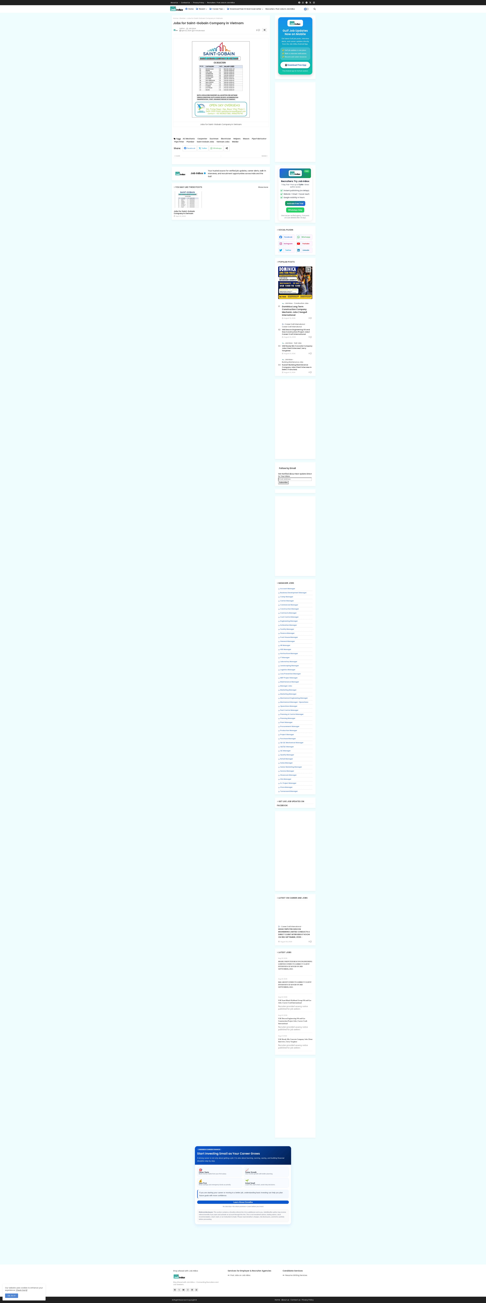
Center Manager (287, 601)
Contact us (185, 2)
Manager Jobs (286, 686)
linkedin (306, 250)
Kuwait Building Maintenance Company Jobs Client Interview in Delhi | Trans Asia (297, 367)
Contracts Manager (288, 613)
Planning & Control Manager (291, 714)
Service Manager (287, 771)
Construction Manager (289, 609)
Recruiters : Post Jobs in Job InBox (221, 2)
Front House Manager (289, 637)
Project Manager (287, 735)
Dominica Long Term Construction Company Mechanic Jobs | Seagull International (294, 311)
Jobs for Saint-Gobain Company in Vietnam (184, 212)
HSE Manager (285, 649)
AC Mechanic (189, 139)
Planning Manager (287, 718)
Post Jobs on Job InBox (240, 1275)
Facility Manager (287, 629)
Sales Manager (286, 763)
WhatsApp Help (295, 210)
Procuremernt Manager (289, 726)
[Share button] (227, 148)
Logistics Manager (287, 670)
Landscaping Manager (289, 666)
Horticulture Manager (289, 654)
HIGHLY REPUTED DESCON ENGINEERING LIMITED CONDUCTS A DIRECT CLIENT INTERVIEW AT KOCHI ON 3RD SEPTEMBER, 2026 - (294, 933)
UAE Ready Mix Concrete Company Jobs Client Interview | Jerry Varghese (297, 348)
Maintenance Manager (289, 682)
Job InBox (197, 173)
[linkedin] (192, 1290)
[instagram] (314, 2)
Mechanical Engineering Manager (294, 698)
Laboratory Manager (288, 662)
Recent (202, 9)
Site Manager (285, 779)
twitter (288, 250)
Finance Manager (287, 633)
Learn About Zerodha (243, 1202)
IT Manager (285, 658)
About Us (174, 2)
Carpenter (202, 139)
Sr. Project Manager (288, 783)
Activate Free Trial (295, 203)
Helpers (236, 139)
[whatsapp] (303, 2)
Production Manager (288, 731)
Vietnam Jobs (223, 142)
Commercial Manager (289, 605)
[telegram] (306, 2)
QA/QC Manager (287, 747)
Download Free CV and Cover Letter (245, 9)
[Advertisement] (221, 243)
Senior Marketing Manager (291, 767)
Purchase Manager (288, 739)
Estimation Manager (288, 625)
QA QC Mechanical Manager (291, 743)
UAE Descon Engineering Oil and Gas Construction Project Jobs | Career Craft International (296, 332)
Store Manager (286, 787)
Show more (263, 187)
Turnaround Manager (289, 791)
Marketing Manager (288, 690)
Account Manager (287, 589)
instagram (288, 244)
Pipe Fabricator (259, 139)
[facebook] (299, 2)
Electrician (226, 139)
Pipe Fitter (179, 142)
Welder (183, 18)
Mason (246, 139)
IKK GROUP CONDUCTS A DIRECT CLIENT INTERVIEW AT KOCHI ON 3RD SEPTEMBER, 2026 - (294, 984)
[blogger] (196, 1290)
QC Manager (285, 751)
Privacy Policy (199, 2)
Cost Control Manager (289, 617)
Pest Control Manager (289, 710)
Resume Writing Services (296, 1275)
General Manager (287, 641)
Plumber (190, 142)
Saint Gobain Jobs (205, 142)
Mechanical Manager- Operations (294, 702)
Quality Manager (287, 755)
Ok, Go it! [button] (12, 1295)
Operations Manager (288, 706)
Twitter (204, 148)
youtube (305, 244)
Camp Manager (286, 597)
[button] (314, 9)
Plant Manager (286, 722)
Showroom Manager (288, 775)
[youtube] (183, 1290)
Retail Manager (286, 759)
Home (191, 9)
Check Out (20, 1290)
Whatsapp (217, 148)
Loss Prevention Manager (290, 674)
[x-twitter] (310, 2)
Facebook (191, 148)
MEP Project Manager (289, 678)
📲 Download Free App (295, 65)
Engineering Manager (289, 621)
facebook (288, 237)
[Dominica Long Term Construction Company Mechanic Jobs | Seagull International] (295, 282)
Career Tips (217, 9)
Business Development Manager (293, 593)
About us (285, 1300)
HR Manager (285, 645)
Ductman (214, 139)
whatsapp (305, 237)
